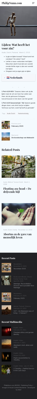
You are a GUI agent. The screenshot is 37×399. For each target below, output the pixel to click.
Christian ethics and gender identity (24, 333)
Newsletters (18, 264)
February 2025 (19, 298)
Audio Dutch (11, 113)
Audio (4, 52)
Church (29, 277)
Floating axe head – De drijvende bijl (17, 190)
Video (21, 328)
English (16, 328)
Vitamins (28, 306)
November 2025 (20, 269)
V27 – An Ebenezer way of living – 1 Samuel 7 (24, 312)
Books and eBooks (20, 277)
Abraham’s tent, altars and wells (23, 346)
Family (15, 230)
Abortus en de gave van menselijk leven (17, 235)
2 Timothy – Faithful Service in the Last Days (24, 369)
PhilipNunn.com (12, 3)
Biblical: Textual (13, 182)
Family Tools (23, 279)
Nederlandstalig (23, 113)
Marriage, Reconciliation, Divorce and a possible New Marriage (24, 286)
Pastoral (15, 52)
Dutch (9, 52)
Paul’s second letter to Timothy (22, 359)
